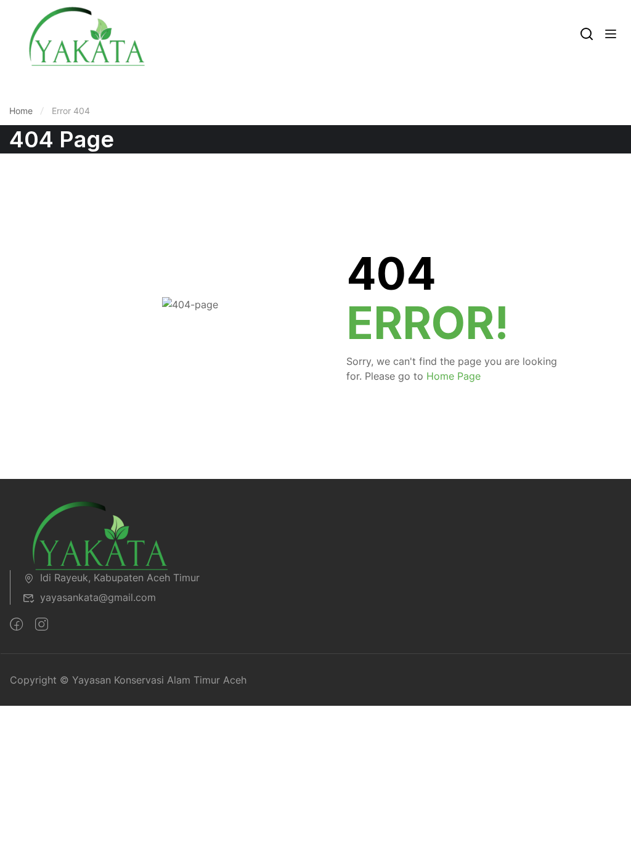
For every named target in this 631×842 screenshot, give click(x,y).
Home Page (453, 376)
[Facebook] (16, 624)
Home (21, 110)
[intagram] (41, 624)
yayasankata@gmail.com (98, 597)
